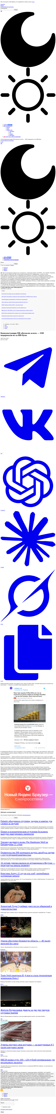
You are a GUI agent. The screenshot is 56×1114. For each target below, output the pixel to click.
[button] (3, 4)
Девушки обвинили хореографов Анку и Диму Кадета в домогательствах (14, 299)
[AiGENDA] (7, 7)
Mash (2, 1054)
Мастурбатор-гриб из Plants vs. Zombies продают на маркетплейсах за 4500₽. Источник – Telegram (19, 296)
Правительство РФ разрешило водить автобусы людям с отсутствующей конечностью (27, 853)
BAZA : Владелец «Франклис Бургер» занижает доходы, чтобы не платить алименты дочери (18, 313)
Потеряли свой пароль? (6, 1109)
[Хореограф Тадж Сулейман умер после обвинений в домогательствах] (16, 902)
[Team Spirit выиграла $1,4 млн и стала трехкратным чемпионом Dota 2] (16, 971)
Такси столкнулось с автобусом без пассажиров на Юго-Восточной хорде (15, 302)
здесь (33, 1)
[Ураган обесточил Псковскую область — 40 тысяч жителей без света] (16, 937)
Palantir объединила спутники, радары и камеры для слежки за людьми (26, 822)
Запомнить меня (6, 1107)
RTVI (2, 984)
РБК (2, 1069)
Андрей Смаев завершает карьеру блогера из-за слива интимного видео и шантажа (16, 318)
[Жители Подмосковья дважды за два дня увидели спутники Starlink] (16, 1006)
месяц (6, 328)
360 (1, 1018)
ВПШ (2, 915)
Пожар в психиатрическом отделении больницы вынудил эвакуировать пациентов (24, 832)
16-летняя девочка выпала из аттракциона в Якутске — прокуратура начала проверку (28, 864)
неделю (6, 326)
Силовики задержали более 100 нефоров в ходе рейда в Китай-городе (14, 307)
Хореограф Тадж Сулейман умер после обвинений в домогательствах (14, 293)
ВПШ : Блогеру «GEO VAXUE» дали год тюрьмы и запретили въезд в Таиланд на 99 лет (17, 310)
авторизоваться (26, 815)
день (6, 325)
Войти (12, 265)
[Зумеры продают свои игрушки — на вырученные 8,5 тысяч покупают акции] (16, 1041)
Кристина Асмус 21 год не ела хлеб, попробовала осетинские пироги (25, 874)
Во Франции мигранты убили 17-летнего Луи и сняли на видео (13, 315)
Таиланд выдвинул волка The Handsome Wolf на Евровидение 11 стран (24, 843)
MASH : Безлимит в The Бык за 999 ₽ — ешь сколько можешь (12, 304)
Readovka (3, 949)
